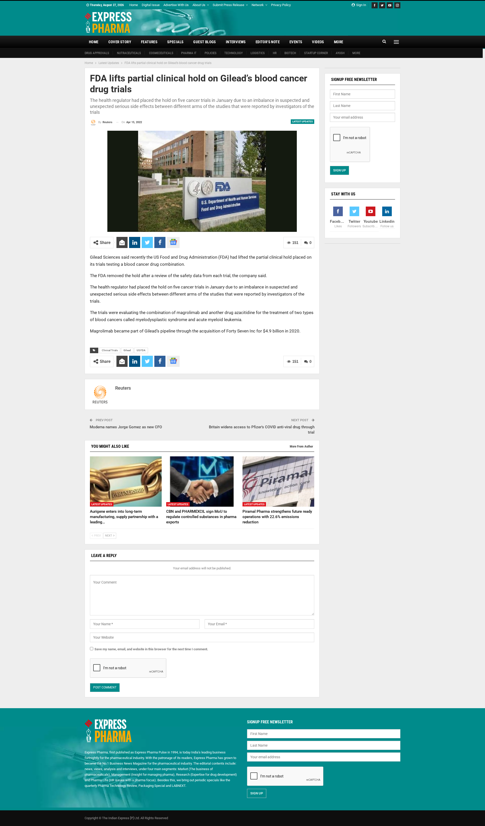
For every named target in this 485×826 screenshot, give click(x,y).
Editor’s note (268, 42)
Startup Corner (316, 53)
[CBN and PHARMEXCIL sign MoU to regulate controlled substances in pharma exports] (202, 481)
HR (275, 53)
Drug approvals (97, 53)
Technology (233, 53)
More (338, 42)
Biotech (290, 53)
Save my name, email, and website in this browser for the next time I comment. (151, 649)
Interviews (236, 42)
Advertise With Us (176, 5)
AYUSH (340, 53)
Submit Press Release (228, 5)
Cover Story (119, 42)
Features (149, 42)
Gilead (127, 350)
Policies (210, 53)
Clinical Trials (110, 350)
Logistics (258, 53)
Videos (318, 42)
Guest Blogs (204, 42)
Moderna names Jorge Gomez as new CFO (126, 427)
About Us (198, 5)
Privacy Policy (281, 5)
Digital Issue (151, 5)
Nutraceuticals (129, 53)
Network (258, 5)
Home (133, 5)
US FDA (141, 350)
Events (295, 42)
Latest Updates (302, 121)
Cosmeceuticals (161, 53)
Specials (175, 42)
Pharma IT (189, 53)
